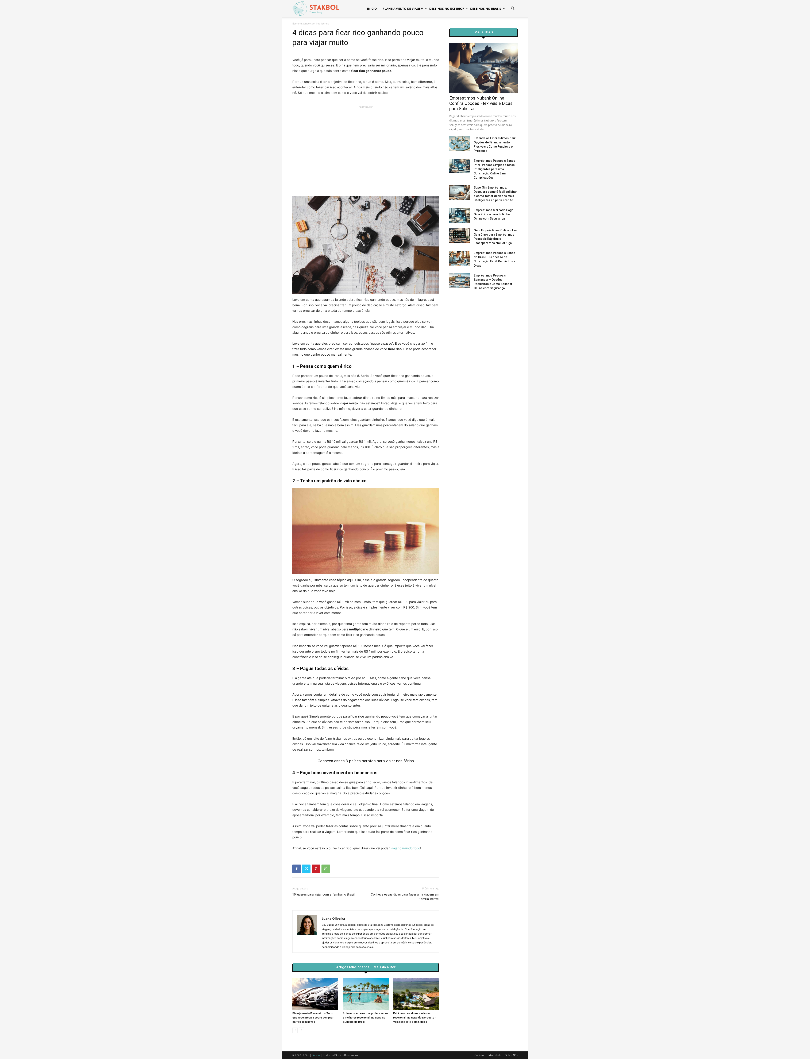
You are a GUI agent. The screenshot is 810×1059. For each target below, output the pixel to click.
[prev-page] (295, 1030)
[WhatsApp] (325, 869)
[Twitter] (306, 869)
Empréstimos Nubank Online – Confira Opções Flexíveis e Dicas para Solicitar (481, 103)
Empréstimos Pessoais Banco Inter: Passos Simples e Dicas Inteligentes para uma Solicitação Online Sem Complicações (494, 169)
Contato (479, 1055)
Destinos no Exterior (446, 9)
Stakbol (316, 1055)
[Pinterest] (316, 869)
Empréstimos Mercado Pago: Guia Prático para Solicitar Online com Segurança (494, 214)
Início (372, 9)
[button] (513, 9)
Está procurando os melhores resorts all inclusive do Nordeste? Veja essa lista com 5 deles (414, 1017)
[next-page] (301, 1030)
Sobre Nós (511, 1055)
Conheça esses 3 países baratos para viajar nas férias (366, 760)
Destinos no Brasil (485, 9)
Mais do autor (385, 967)
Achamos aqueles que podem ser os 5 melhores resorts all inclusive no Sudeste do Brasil (365, 1017)
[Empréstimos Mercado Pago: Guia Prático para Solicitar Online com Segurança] (459, 215)
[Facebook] (296, 869)
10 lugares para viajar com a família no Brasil (323, 894)
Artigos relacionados (352, 967)
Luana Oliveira (333, 918)
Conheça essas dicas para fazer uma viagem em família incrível (405, 897)
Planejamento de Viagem (403, 9)
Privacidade (494, 1055)
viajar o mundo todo (405, 848)
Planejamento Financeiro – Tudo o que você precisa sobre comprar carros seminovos (313, 1017)
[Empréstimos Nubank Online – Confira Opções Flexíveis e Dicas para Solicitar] (483, 68)
